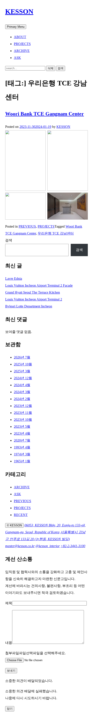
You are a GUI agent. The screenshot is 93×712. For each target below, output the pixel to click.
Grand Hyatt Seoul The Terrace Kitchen (32, 292)
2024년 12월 (23, 378)
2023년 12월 (23, 406)
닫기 (10, 708)
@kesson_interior (47, 546)
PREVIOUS (27, 226)
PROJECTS (22, 44)
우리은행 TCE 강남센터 (56, 233)
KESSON (19, 11)
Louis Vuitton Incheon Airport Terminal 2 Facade (39, 285)
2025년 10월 (23, 364)
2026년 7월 (22, 357)
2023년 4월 (22, 433)
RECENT (21, 515)
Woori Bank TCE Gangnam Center (44, 114)
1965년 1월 (22, 461)
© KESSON (14, 525)
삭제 (50, 68)
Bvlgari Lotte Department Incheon (28, 306)
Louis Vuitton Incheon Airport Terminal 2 (33, 299)
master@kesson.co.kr (20, 546)
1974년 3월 (22, 454)
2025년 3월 (22, 371)
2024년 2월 (22, 399)
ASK (17, 57)
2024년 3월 (22, 392)
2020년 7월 (22, 440)
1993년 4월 (22, 447)
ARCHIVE (22, 51)
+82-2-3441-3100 (73, 546)
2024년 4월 (22, 385)
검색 (8, 240)
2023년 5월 (22, 426)
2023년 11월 (23, 413)
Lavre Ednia (13, 278)
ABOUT (20, 37)
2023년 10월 (23, 419)
